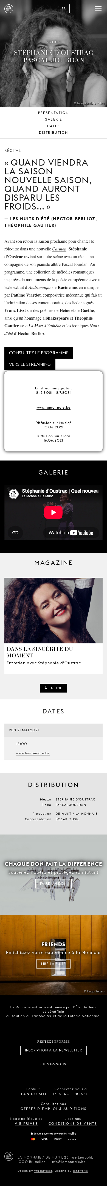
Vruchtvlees (43, 1170)
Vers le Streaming (30, 364)
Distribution (53, 132)
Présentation (53, 113)
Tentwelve (80, 1170)
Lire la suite (53, 964)
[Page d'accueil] (8, 8)
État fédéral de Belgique (34, 1025)
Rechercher (87, 8)
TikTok (47, 1072)
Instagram (35, 1072)
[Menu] (98, 8)
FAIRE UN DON (53, 883)
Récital (12, 150)
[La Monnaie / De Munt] (8, 1156)
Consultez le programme (39, 352)
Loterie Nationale (65, 1025)
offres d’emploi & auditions (54, 1109)
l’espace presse (71, 1094)
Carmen (59, 249)
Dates (53, 126)
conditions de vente (73, 1123)
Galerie (54, 119)
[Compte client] (76, 8)
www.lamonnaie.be (53, 407)
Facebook (23, 1072)
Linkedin (84, 1072)
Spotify (71, 1072)
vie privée (26, 1123)
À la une (54, 688)
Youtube (59, 1072)
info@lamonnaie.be (68, 1162)
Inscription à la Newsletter (53, 1050)
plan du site (32, 1094)
